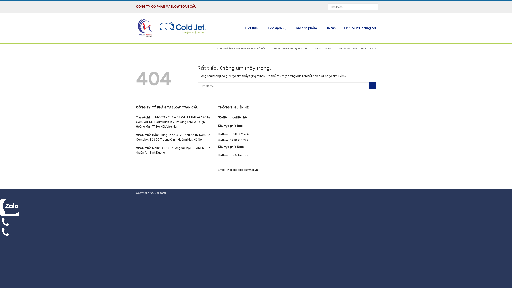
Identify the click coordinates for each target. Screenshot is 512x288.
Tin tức (330, 28)
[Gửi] (375, 7)
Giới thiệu (252, 28)
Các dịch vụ (277, 28)
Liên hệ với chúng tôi (360, 28)
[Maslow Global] (145, 28)
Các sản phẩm (306, 28)
